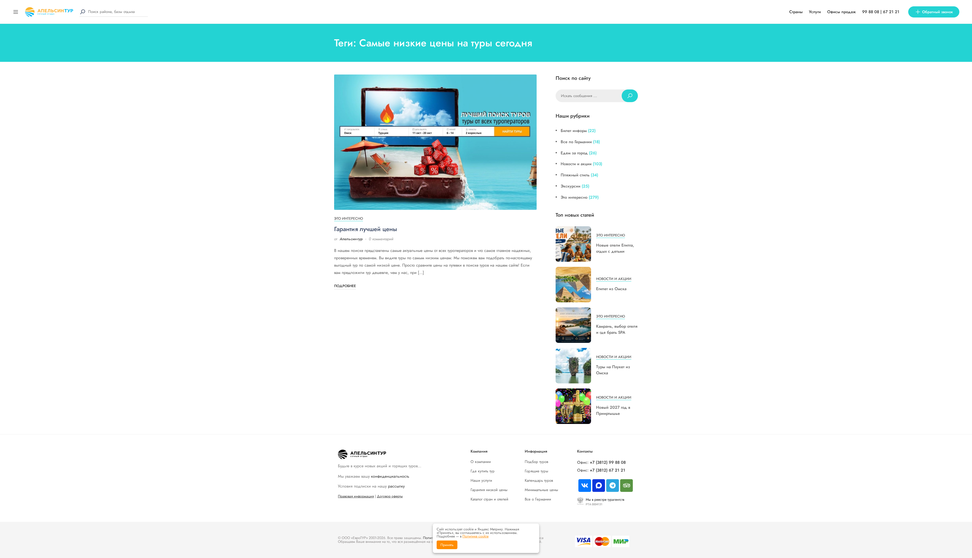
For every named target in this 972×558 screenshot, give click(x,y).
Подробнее (345, 285)
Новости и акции (576, 164)
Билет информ (574, 131)
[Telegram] (612, 485)
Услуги (815, 12)
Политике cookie (475, 536)
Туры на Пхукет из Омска (613, 370)
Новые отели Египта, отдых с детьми (615, 248)
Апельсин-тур (351, 239)
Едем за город (574, 153)
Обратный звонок (937, 12)
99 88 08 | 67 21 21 (880, 12)
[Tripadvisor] (626, 485)
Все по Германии (576, 142)
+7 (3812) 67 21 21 (607, 470)
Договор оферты (390, 496)
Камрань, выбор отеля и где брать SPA (616, 329)
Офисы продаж (841, 12)
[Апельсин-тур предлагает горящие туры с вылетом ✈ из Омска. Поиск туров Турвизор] (49, 11)
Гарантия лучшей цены (365, 229)
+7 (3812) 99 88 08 (608, 462)
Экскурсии (570, 186)
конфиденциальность (390, 476)
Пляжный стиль (575, 175)
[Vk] (584, 485)
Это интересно (348, 218)
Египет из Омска (611, 289)
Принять (447, 544)
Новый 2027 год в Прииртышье (613, 410)
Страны (796, 12)
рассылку (396, 486)
